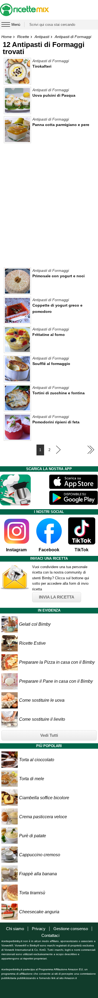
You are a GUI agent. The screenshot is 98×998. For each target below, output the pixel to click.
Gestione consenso (70, 928)
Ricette (23, 36)
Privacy (38, 928)
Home (6, 36)
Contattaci (50, 935)
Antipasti (42, 36)
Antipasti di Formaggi (73, 36)
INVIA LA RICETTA (56, 597)
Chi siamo (15, 928)
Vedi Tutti (49, 735)
